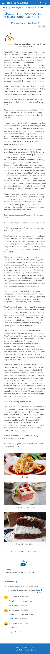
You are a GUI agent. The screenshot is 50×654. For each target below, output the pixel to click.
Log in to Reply (14, 605)
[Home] (4, 7)
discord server (39, 591)
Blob (17, 2)
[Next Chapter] (33, 23)
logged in (18, 587)
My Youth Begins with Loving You (21, 7)
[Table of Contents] (39, 26)
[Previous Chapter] (19, 23)
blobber (8, 570)
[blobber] (24, 567)
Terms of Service (31, 650)
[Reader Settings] (44, 26)
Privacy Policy (18, 650)
